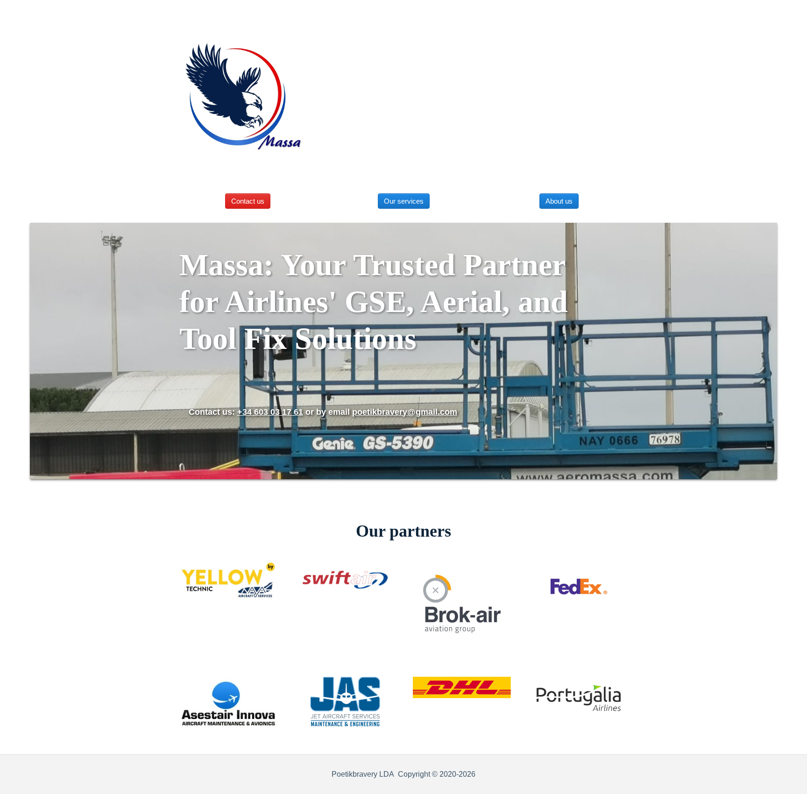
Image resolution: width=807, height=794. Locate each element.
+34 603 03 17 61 (270, 412)
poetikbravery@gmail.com (404, 412)
